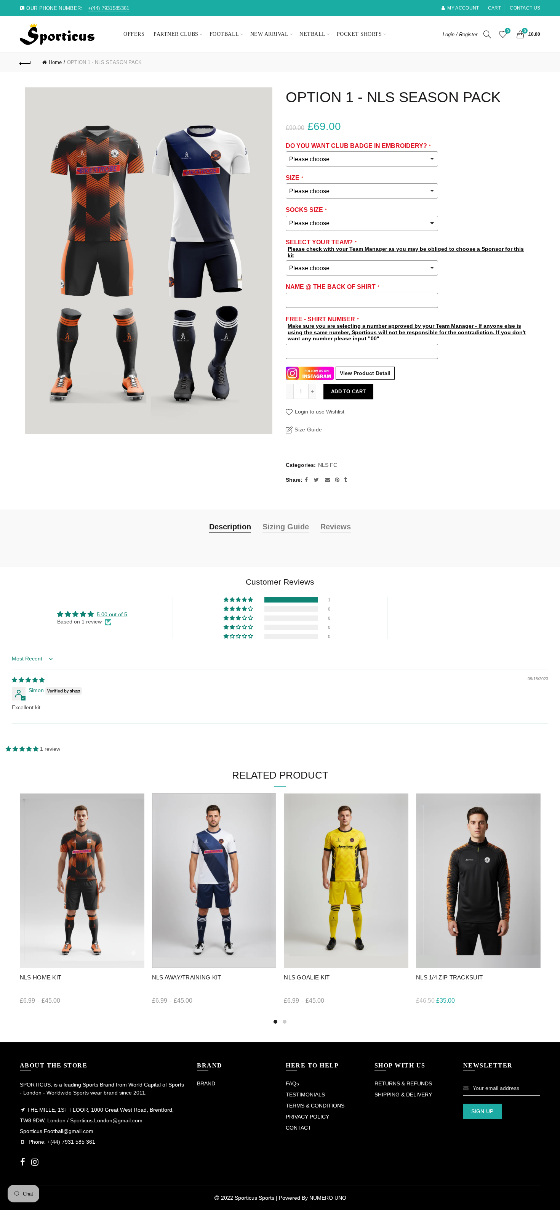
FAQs (292, 1083)
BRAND (206, 1083)
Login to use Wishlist (318, 412)
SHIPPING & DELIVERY (403, 1094)
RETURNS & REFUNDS (403, 1083)
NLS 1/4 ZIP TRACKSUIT (449, 977)
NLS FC (327, 465)
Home (55, 62)
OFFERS (133, 34)
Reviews (335, 526)
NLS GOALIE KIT (307, 977)
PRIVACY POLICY (307, 1117)
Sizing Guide (285, 526)
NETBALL (312, 34)
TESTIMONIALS (305, 1094)
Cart (494, 8)
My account (463, 8)
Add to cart (348, 391)
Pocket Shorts (359, 34)
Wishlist (508, 31)
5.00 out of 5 (112, 614)
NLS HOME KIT (41, 977)
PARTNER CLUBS (176, 34)
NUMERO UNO (327, 1198)
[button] (239, 600)
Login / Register (460, 34)
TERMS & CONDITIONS (315, 1106)
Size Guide (308, 429)
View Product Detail (365, 373)
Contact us (525, 8)
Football (224, 34)
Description (230, 526)
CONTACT (298, 1128)
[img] (28, 680)
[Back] (25, 62)
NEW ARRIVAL (269, 34)
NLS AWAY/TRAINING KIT (186, 977)
